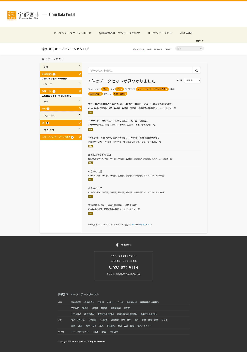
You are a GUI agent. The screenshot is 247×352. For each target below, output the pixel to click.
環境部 (85, 308)
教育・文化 (91, 325)
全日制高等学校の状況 (99, 154)
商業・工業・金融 (126, 325)
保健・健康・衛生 (150, 319)
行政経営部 (76, 302)
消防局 (127, 308)
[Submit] (201, 48)
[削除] (107, 89)
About (168, 49)
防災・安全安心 (78, 319)
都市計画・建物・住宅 (121, 319)
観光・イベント (145, 325)
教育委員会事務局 (106, 314)
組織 (149, 49)
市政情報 (111, 325)
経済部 (95, 308)
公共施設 (92, 319)
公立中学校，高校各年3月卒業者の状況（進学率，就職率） (118, 121)
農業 (80, 325)
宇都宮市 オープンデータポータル (78, 294)
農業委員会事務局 (149, 314)
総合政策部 (89, 302)
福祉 (137, 319)
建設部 (104, 308)
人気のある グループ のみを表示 (56, 95)
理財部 (101, 302)
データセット (139, 49)
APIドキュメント (144, 224)
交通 (101, 325)
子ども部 (75, 308)
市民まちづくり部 (115, 302)
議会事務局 (89, 314)
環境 (73, 325)
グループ (158, 49)
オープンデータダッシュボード (72, 33)
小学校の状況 (95, 188)
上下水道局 (76, 314)
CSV (90, 112)
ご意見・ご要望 (99, 331)
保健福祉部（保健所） (150, 302)
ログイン (200, 40)
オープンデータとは (160, 33)
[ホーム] (43, 59)
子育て (165, 319)
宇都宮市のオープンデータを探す (119, 33)
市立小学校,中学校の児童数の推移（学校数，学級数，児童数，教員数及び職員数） (131, 104)
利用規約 (114, 331)
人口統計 (104, 319)
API (133, 224)
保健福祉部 (132, 302)
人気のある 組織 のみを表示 (54, 78)
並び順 (179, 80)
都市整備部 (116, 308)
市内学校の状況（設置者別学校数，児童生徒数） (113, 205)
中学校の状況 (95, 171)
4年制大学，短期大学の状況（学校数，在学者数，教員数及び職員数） (124, 137)
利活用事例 (187, 33)
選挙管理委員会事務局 (127, 314)
